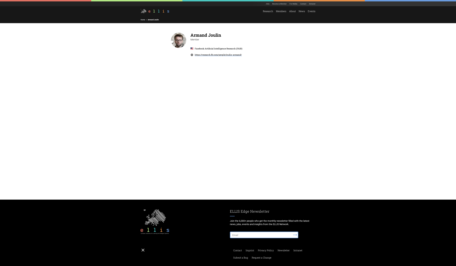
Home (143, 20)
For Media (293, 4)
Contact (303, 4)
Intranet (312, 4)
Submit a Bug (240, 257)
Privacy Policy (266, 250)
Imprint (250, 250)
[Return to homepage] (155, 11)
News (302, 11)
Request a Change (261, 257)
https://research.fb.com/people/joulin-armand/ (218, 54)
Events (311, 11)
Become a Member (279, 4)
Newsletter (284, 250)
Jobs (267, 4)
